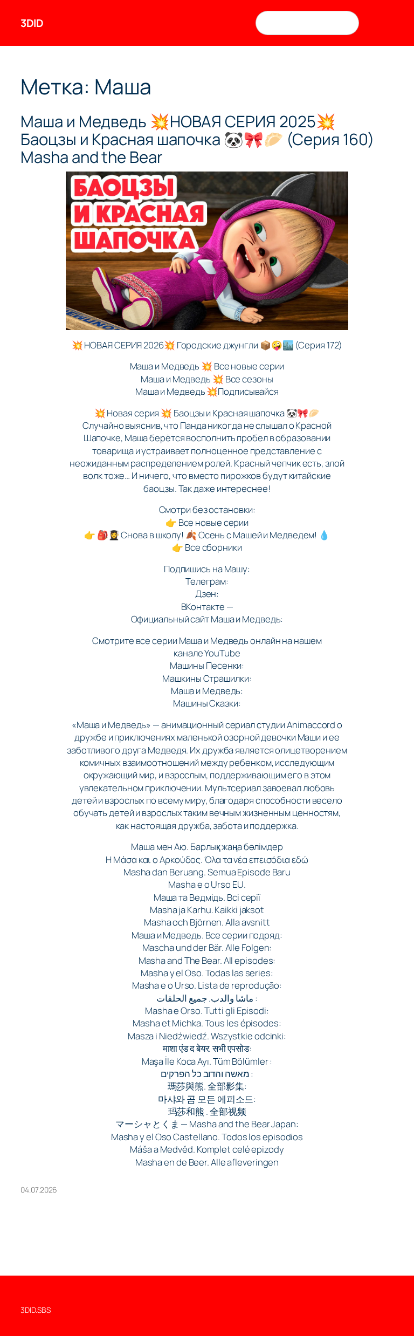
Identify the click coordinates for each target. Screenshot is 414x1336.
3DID (31, 23)
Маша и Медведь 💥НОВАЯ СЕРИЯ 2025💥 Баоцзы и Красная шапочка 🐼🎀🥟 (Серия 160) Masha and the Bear (197, 139)
